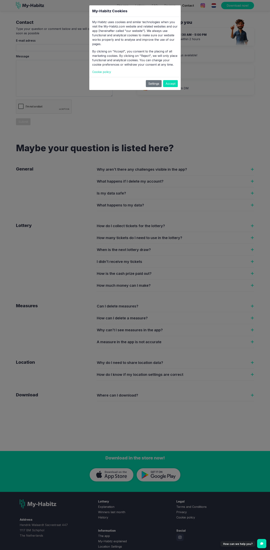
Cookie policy (101, 72)
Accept (170, 83)
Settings (153, 83)
